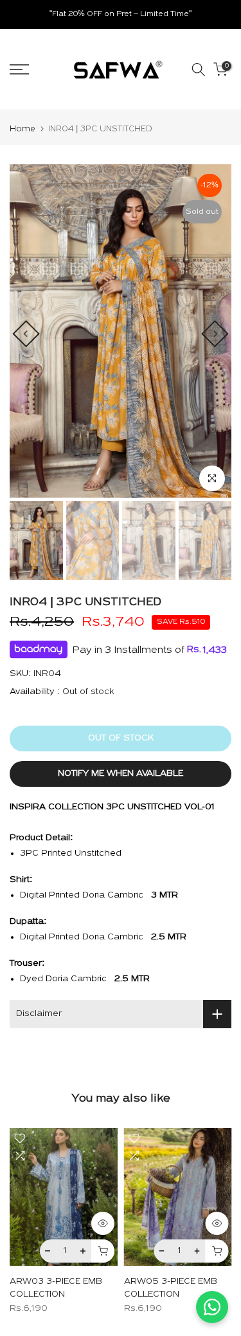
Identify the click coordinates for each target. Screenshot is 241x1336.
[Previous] (25, 333)
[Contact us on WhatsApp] (212, 1307)
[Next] (214, 333)
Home (22, 129)
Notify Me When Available (120, 773)
